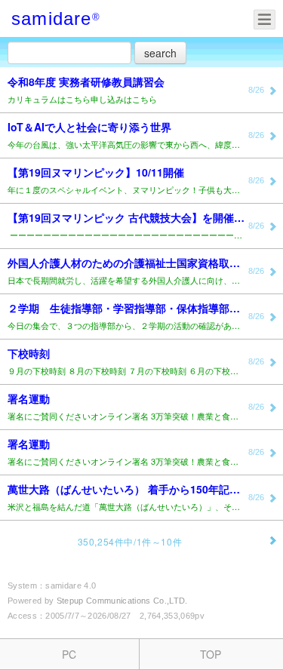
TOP (210, 654)
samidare (51, 18)
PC (69, 654)
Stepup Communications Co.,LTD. (122, 600)
